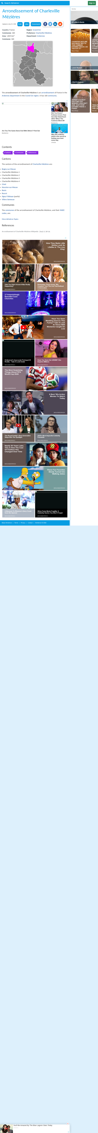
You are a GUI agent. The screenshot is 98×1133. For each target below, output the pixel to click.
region (36, 96)
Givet (4, 184)
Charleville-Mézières (44, 33)
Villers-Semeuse (8, 200)
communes (52, 96)
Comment (36, 24)
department (15, 96)
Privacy (23, 801)
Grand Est (37, 30)
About (7, 801)
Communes (20, 153)
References (32, 153)
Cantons (8, 153)
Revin (4, 190)
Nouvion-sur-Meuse (10, 187)
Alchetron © (40, 801)
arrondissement (47, 93)
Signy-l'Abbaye (7, 197)
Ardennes (41, 36)
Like (26, 24)
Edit (20, 24)
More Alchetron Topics (10, 219)
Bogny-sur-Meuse (9, 169)
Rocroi (4, 194)
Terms (16, 801)
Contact (30, 801)
